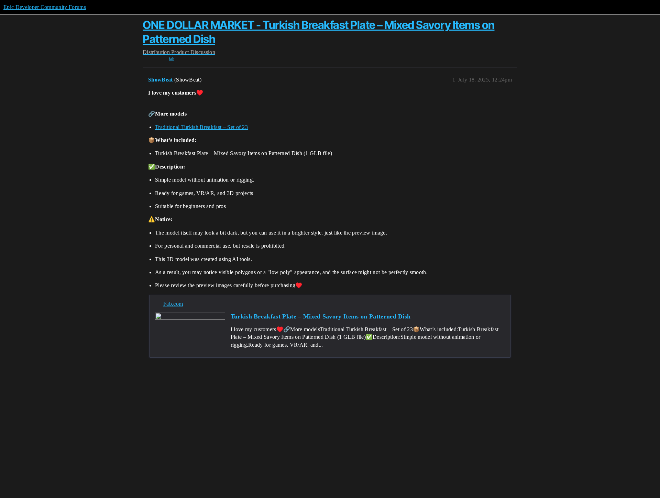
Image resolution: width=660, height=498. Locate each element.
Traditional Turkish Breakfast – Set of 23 (201, 127)
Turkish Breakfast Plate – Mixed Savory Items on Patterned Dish (321, 316)
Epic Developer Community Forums (44, 7)
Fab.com (173, 304)
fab (171, 58)
